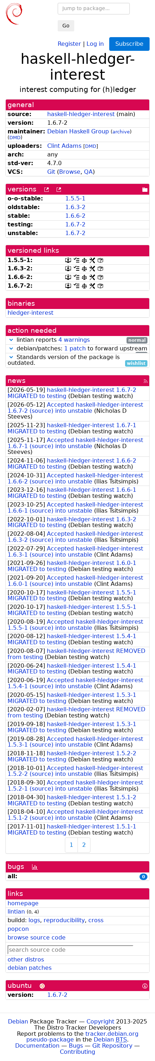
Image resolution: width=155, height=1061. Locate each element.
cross (95, 920)
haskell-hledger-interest (81, 114)
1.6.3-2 (75, 207)
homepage (23, 903)
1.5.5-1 (75, 198)
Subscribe (129, 43)
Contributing (77, 1051)
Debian (18, 1021)
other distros (26, 959)
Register (69, 43)
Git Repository (112, 1045)
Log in (95, 43)
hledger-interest (30, 312)
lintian (16, 911)
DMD (15, 137)
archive (121, 131)
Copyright (100, 1021)
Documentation (37, 1045)
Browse (69, 171)
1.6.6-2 (75, 215)
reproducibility (64, 920)
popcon (18, 928)
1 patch (75, 348)
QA (88, 171)
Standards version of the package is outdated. (77, 360)
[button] (11, 339)
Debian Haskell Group (78, 131)
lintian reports (80, 340)
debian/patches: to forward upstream (81, 349)
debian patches (30, 967)
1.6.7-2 (75, 224)
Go (66, 25)
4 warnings (74, 339)
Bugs (76, 1045)
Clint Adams (64, 145)
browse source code (37, 937)
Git (51, 171)
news (17, 380)
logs (34, 920)
